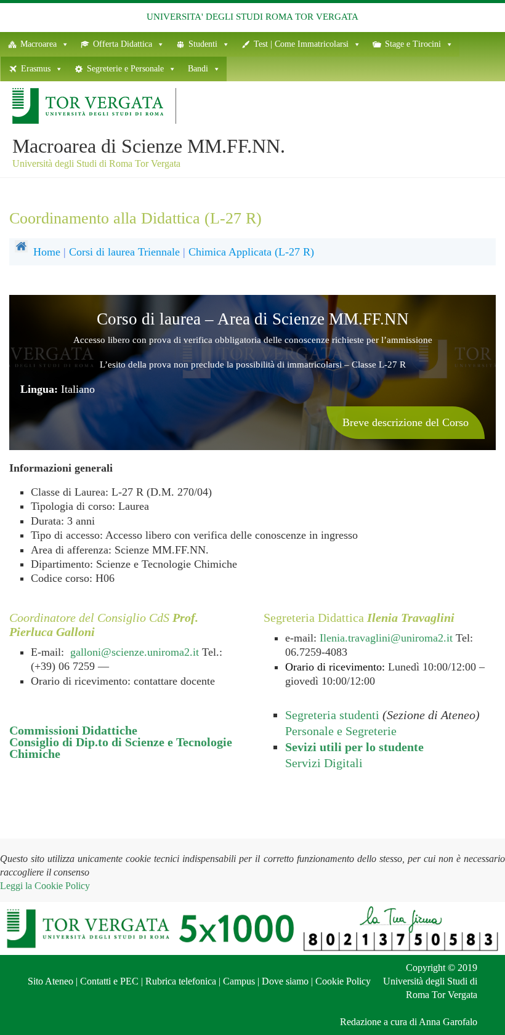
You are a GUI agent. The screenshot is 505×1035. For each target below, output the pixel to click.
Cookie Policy (343, 981)
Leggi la (45, 885)
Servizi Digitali (324, 763)
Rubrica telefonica (180, 981)
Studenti (202, 44)
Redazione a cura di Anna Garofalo (408, 1022)
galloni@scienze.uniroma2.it (134, 652)
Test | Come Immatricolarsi (301, 44)
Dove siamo (285, 981)
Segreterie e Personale (125, 68)
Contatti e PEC (109, 981)
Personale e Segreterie (341, 731)
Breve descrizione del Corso (405, 422)
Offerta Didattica (122, 44)
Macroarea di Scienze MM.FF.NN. (148, 146)
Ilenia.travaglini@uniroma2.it (386, 638)
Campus (239, 981)
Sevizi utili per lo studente (354, 747)
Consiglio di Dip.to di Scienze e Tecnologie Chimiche (120, 747)
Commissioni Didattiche (73, 730)
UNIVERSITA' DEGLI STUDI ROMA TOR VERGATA (252, 17)
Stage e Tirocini (413, 44)
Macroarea (38, 44)
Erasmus (35, 68)
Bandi (198, 68)
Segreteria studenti (332, 715)
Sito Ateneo (50, 981)
